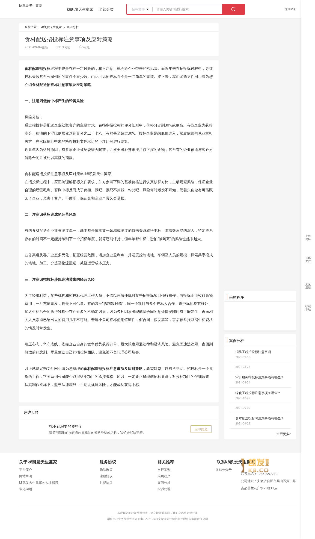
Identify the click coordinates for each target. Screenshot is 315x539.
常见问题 (25, 489)
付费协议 (106, 482)
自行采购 (164, 469)
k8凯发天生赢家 (30, 5)
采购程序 (164, 476)
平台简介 (25, 469)
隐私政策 (106, 469)
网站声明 (25, 476)
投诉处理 (164, 489)
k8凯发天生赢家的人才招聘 (38, 482)
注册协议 (106, 476)
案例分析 (73, 27)
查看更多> (283, 434)
